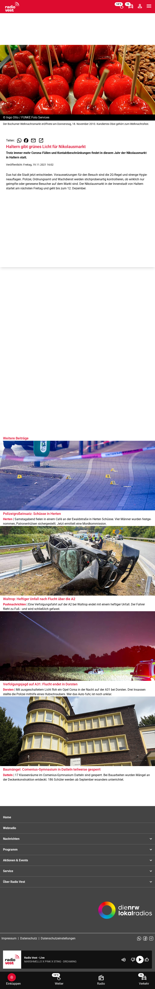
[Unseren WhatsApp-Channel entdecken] (139, 938)
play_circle (139, 959)
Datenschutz (28, 938)
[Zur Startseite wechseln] (12, 7)
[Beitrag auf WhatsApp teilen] (19, 140)
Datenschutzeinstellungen (58, 938)
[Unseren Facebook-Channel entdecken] (145, 938)
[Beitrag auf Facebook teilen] (26, 140)
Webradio (9, 828)
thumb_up (146, 959)
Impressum (9, 938)
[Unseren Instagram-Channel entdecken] (151, 938)
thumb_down (133, 959)
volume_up (123, 959)
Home (7, 817)
